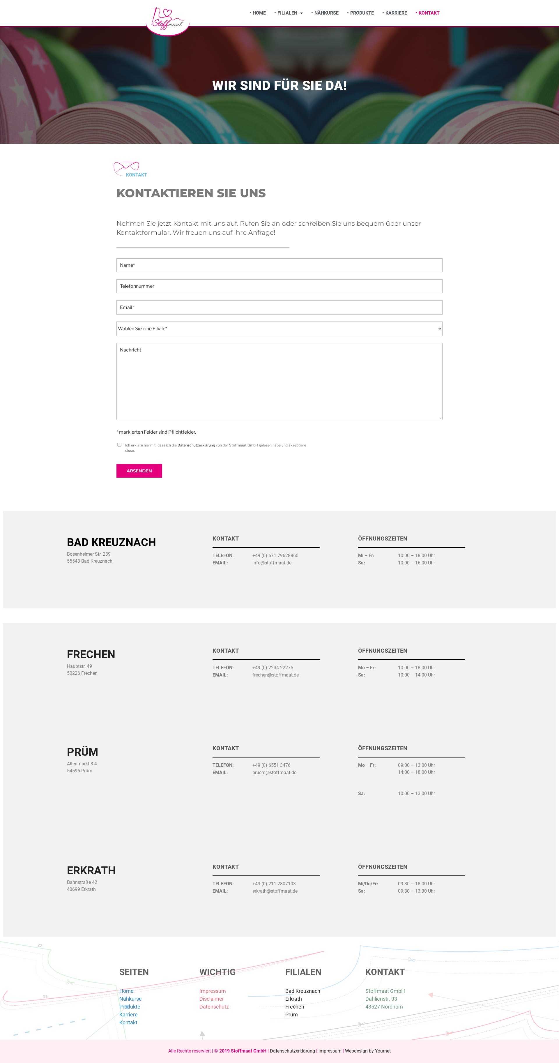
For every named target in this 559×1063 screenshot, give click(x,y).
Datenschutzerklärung (196, 445)
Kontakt (429, 13)
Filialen (287, 13)
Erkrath (91, 870)
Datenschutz (214, 1007)
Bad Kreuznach (302, 991)
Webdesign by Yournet (368, 1051)
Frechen (91, 654)
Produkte (362, 13)
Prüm (82, 752)
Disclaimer (211, 999)
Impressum (212, 991)
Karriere (396, 13)
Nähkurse (326, 13)
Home (259, 13)
